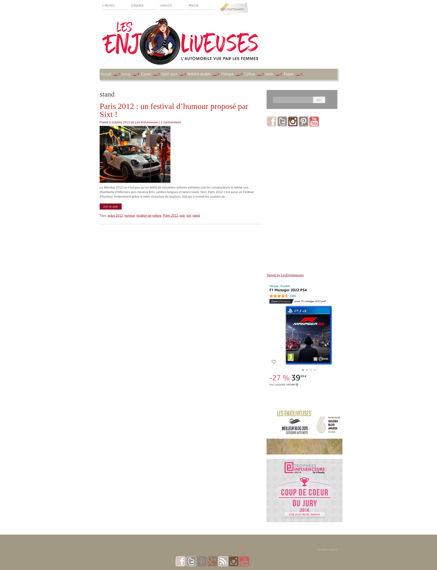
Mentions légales (327, 549)
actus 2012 (115, 215)
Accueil (106, 74)
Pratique (227, 74)
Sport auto (169, 74)
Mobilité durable (199, 74)
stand (196, 215)
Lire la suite (110, 206)
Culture (249, 74)
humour (129, 215)
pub (182, 215)
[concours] (304, 461)
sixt (188, 215)
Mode (269, 74)
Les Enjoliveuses (147, 122)
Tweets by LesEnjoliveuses (285, 275)
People (289, 74)
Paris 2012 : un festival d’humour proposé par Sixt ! (174, 110)
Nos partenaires (232, 9)
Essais (146, 74)
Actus (126, 74)
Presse (194, 6)
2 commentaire (171, 122)
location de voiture (149, 215)
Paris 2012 (170, 215)
